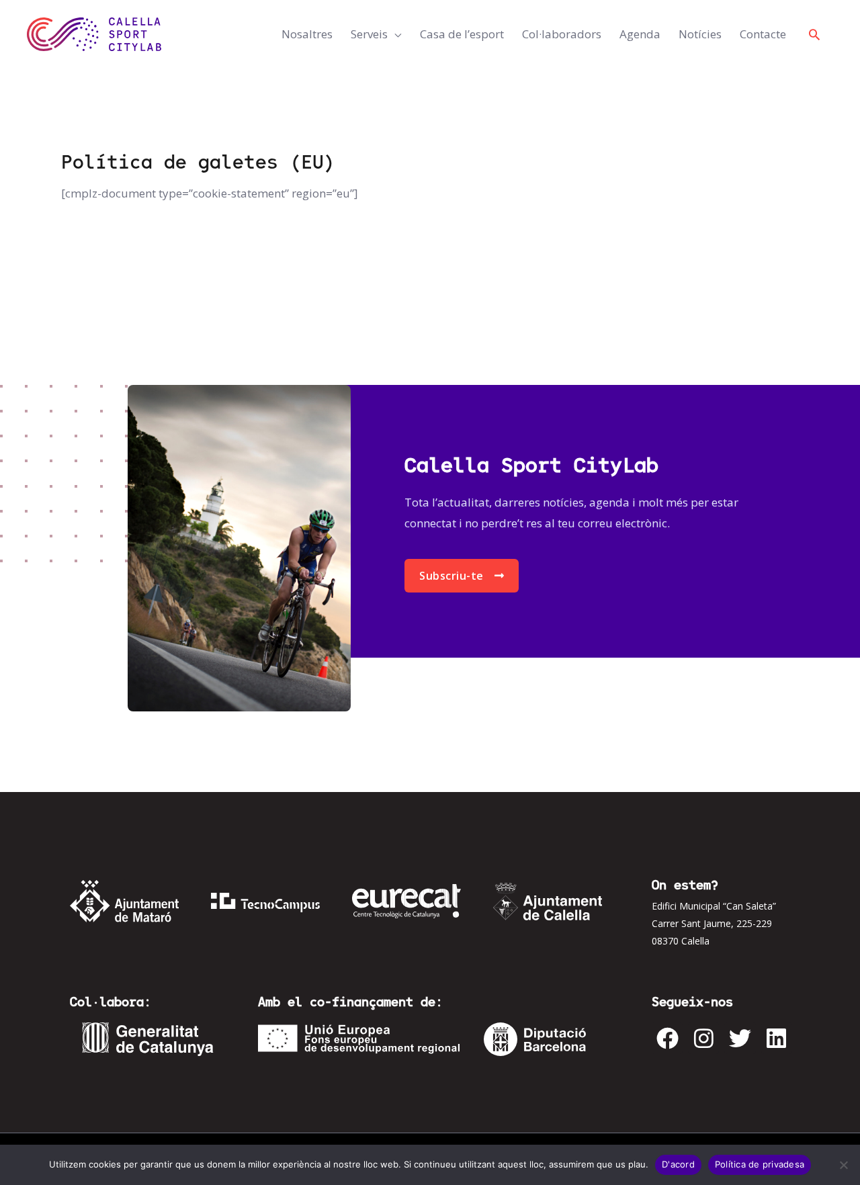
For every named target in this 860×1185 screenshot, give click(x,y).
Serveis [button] (369, 34)
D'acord (678, 1164)
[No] (843, 1165)
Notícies (700, 34)
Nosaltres (307, 34)
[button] (814, 34)
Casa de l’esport (462, 34)
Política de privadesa (759, 1164)
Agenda (639, 34)
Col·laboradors (561, 34)
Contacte (763, 34)
